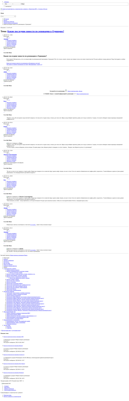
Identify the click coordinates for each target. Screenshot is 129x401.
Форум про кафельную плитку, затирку (20, 278)
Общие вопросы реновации (11, 23)
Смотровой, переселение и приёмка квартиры (18, 293)
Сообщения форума (12, 41)
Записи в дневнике (11, 44)
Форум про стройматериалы (14, 290)
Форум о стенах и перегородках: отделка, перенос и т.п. (21, 274)
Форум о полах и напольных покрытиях (17, 276)
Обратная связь (7, 395)
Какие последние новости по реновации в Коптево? (13, 345)
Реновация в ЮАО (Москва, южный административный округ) (23, 299)
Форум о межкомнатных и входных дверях (17, 271)
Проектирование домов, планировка (16, 322)
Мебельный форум (11, 288)
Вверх (25, 255)
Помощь (6, 1)
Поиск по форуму (8, 264)
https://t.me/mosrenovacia (83, 93)
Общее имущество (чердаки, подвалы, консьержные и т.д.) (21, 315)
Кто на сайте (7, 263)
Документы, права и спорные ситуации (17, 294)
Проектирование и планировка (11, 319)
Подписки (6, 261)
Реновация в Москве (9, 21)
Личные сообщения (9, 260)
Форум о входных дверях (16, 272)
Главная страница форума (10, 266)
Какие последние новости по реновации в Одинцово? (35, 31)
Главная (6, 386)
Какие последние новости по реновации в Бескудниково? (14, 363)
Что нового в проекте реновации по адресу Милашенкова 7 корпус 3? (24, 64)
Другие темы (7, 325)
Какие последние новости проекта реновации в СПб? (14, 336)
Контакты (6, 387)
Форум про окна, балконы (13, 280)
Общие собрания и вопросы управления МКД (18, 313)
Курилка (9, 326)
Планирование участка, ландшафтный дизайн (18, 321)
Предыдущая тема (6, 330)
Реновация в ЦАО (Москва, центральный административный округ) (24, 307)
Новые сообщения (9, 388)
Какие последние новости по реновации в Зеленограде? (14, 354)
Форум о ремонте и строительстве (12, 396)
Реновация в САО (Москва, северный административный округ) (23, 305)
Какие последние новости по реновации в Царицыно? (14, 372)
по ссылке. (33, 224)
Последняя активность (10, 390)
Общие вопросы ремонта (13, 270)
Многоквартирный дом (10, 311)
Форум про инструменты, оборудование (17, 287)
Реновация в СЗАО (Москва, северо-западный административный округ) (25, 303)
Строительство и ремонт (10, 268)
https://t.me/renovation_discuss (75, 91)
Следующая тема (15, 330)
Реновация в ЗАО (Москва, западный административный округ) (23, 302)
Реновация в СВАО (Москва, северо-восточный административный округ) (26, 306)
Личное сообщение (11, 43)
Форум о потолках (11, 282)
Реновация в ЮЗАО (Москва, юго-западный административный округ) (25, 301)
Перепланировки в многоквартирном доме (18, 317)
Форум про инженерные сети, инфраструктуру (19, 284)
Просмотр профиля (11, 40)
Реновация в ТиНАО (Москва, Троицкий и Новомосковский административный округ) (29, 310)
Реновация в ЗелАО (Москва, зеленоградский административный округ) (25, 309)
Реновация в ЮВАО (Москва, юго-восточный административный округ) (25, 298)
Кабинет (6, 259)
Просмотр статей (11, 45)
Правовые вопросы (11, 324)
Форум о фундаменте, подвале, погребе (17, 275)
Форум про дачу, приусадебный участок (17, 286)
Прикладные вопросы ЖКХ (14, 314)
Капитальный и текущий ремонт (15, 318)
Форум (5, 20)
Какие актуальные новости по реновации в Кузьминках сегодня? (23, 63)
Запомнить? (8, 6)
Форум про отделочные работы (15, 283)
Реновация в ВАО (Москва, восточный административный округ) (23, 297)
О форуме (9, 328)
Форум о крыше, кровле (13, 279)
